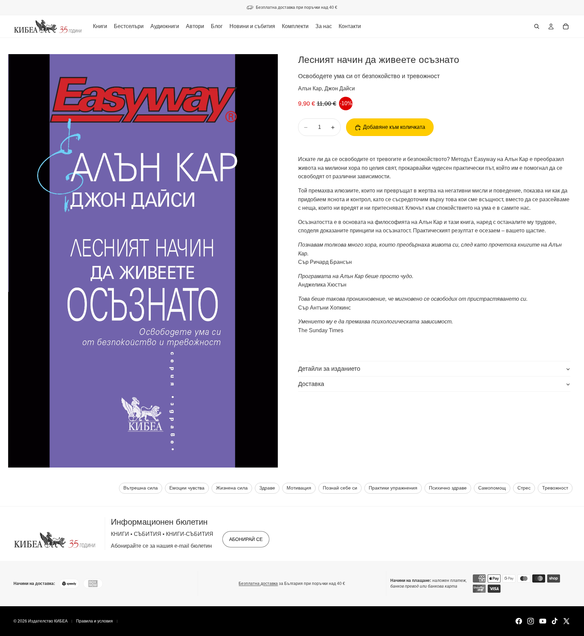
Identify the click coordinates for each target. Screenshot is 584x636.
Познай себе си (340, 488)
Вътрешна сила (140, 488)
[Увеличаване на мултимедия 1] (143, 261)
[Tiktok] (555, 621)
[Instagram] (531, 621)
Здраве (267, 488)
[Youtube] (543, 621)
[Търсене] (536, 26)
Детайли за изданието (329, 368)
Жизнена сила (232, 488)
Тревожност (555, 488)
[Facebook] (519, 621)
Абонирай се (246, 539)
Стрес (524, 488)
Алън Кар (310, 89)
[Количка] (565, 26)
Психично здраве (448, 488)
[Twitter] (566, 621)
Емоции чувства (186, 488)
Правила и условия (94, 621)
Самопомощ (492, 488)
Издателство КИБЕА (48, 621)
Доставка (311, 384)
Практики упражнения (393, 488)
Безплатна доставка (258, 583)
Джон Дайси (339, 89)
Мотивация (299, 488)
